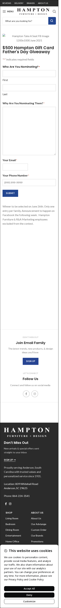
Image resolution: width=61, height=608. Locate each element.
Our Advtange (38, 524)
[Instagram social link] (34, 393)
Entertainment (13, 535)
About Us (37, 512)
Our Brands (37, 535)
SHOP (9, 512)
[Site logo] (33, 11)
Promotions (37, 541)
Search (52, 21)
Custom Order (38, 529)
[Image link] (27, 432)
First (5, 79)
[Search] (54, 11)
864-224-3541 (21, 495)
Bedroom (10, 524)
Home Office (12, 541)
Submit (10, 193)
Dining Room (12, 529)
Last (5, 94)
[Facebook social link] (26, 393)
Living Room (12, 518)
